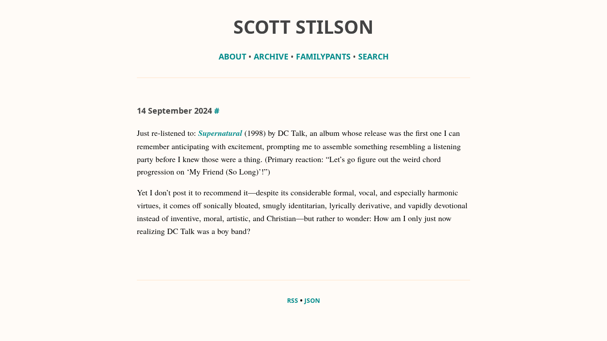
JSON (312, 300)
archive (271, 56)
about (232, 56)
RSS (292, 300)
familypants (323, 56)
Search (373, 56)
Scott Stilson (303, 26)
